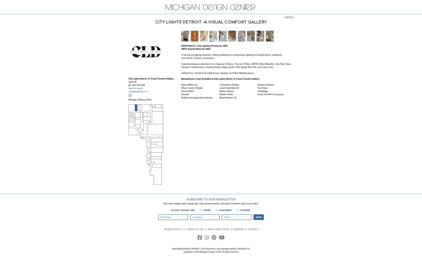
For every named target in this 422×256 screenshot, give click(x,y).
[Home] (211, 7)
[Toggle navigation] (289, 18)
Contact (253, 229)
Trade (207, 210)
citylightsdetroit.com (138, 91)
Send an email (135, 88)
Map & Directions (218, 229)
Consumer (225, 210)
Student (245, 210)
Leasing (238, 229)
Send (259, 217)
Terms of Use (194, 229)
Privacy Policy (173, 229)
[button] (185, 35)
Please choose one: (183, 210)
